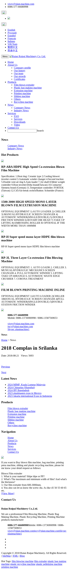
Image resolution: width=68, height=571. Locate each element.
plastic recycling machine (22, 564)
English (11, 30)
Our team (18, 73)
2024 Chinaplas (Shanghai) (21, 387)
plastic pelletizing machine (49, 564)
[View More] (7, 493)
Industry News (21, 110)
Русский (12, 32)
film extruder (40, 561)
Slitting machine (22, 96)
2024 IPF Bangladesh (18, 390)
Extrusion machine (23, 90)
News (10, 104)
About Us (12, 65)
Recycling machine (23, 102)
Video (17, 124)
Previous (5, 366)
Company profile (22, 67)
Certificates (19, 79)
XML (15, 556)
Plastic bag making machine (28, 87)
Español (12, 35)
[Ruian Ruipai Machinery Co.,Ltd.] (27, 56)
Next (3, 372)
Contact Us (13, 127)
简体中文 (13, 50)
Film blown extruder (24, 84)
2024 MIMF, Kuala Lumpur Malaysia (26, 384)
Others (17, 99)
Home (11, 62)
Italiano (11, 41)
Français (12, 38)
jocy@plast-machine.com (20, 326)
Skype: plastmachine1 (18, 329)
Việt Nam (12, 44)
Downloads (19, 122)
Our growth (20, 76)
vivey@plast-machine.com (21, 4)
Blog (22, 556)
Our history (19, 70)
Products (12, 82)
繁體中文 (13, 47)
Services (12, 113)
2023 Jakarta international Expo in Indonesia (30, 396)
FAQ (16, 116)
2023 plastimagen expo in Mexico (24, 393)
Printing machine (22, 93)
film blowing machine (23, 561)
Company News (22, 107)
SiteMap (6, 556)
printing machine (9, 567)
